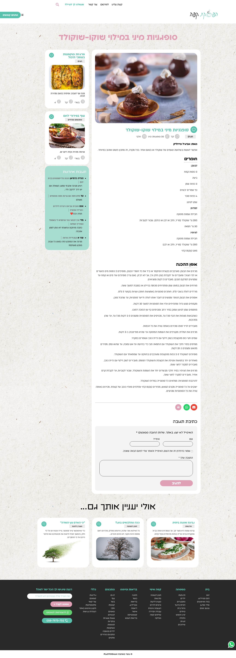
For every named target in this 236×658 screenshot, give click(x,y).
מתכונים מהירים (75, 119)
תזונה (134, 595)
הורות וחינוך (180, 604)
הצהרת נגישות (89, 611)
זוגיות (182, 621)
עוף (113, 598)
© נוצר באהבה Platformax (118, 654)
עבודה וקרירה (155, 611)
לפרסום (104, 4)
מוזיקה (158, 618)
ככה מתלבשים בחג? (127, 522)
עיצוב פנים (205, 608)
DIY (208, 595)
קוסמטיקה (132, 614)
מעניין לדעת (77, 526)
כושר (135, 598)
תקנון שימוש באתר (87, 608)
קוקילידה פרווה (70, 237)
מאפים (111, 611)
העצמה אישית (154, 608)
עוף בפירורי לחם (74, 116)
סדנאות (188, 526)
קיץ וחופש (180, 614)
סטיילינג (133, 604)
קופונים (93, 598)
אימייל (156, 439)
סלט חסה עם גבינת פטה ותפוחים (65, 196)
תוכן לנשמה (132, 526)
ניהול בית (181, 608)
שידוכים (181, 624)
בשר (113, 601)
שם (191, 439)
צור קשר (92, 4)
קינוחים (111, 614)
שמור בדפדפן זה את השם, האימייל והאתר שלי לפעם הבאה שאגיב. (156, 451)
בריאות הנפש (131, 618)
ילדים (182, 598)
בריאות (134, 601)
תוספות (111, 624)
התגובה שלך (186, 458)
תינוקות (182, 595)
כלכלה (182, 618)
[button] (22, 14)
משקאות (111, 627)
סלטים (112, 637)
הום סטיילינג (204, 598)
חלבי (113, 608)
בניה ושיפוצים (203, 601)
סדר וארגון (205, 604)
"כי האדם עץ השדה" (72, 522)
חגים (190, 136)
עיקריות (111, 621)
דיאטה (134, 608)
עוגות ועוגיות (109, 618)
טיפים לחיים (155, 604)
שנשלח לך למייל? (74, 4)
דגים (112, 595)
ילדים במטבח (109, 631)
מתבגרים (181, 601)
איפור (134, 611)
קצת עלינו (117, 4)
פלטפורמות (91, 604)
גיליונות (93, 595)
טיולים (182, 611)
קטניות (112, 604)
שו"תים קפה (155, 614)
